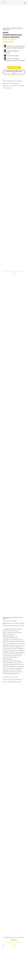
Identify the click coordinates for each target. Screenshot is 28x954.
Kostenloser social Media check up (13, 72)
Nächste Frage (6, 859)
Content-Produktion (18, 118)
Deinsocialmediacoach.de (14, 942)
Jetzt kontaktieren (14, 67)
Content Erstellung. (14, 447)
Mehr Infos (14, 175)
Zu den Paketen (14, 278)
